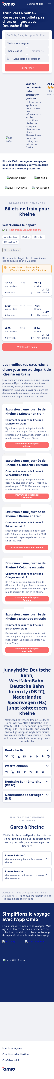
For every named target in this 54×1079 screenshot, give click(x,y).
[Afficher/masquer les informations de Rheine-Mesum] (47, 875)
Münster (39, 237)
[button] (16, 51)
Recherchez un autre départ (25, 229)
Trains (17, 892)
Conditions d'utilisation (15, 1054)
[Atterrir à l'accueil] (8, 4)
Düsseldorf (10, 242)
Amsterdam (11, 237)
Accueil (6, 892)
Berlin (25, 237)
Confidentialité (10, 1060)
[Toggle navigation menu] (50, 4)
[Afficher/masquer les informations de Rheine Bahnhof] (47, 859)
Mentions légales (12, 1048)
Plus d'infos (10, 250)
